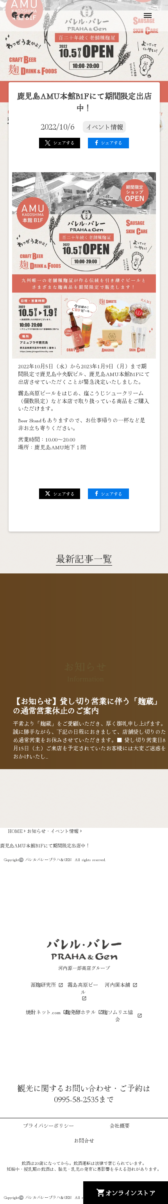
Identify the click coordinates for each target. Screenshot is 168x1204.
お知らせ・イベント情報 (53, 831)
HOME (15, 831)
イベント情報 (104, 127)
